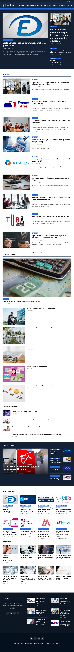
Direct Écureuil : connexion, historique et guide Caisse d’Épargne (23, 467)
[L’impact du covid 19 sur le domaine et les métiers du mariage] (14, 335)
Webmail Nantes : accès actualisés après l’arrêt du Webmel (40, 601)
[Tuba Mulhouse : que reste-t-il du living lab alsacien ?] (16, 220)
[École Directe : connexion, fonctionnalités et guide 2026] (25, 25)
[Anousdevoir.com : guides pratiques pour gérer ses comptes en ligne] (16, 144)
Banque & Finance (31, 5)
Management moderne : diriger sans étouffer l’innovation (63, 557)
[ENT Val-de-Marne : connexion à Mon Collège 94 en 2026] (28, 499)
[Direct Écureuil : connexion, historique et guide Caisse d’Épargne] (25, 461)
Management (53, 5)
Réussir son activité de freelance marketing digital (63, 578)
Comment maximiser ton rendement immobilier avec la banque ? (44, 347)
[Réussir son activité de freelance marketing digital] (64, 570)
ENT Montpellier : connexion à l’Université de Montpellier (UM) (44, 533)
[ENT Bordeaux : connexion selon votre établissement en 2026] (64, 499)
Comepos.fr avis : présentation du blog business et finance (50, 179)
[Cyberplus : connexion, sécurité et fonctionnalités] (67, 451)
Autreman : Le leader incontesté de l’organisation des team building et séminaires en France (37, 419)
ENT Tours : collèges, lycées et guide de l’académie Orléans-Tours (63, 533)
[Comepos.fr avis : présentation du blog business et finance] (16, 182)
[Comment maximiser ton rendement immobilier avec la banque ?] (14, 354)
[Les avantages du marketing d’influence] (14, 373)
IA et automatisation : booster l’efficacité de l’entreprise (45, 557)
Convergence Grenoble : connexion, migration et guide (28, 532)
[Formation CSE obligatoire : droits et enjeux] (28, 549)
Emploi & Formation (42, 5)
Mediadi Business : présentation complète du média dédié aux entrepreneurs (51, 198)
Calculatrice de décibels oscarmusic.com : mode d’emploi (8, 558)
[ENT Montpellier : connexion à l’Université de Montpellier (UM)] (46, 522)
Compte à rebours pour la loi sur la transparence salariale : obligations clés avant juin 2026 (36, 434)
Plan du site (56, 643)
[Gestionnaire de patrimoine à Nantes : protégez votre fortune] (6, 428)
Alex (5, 48)
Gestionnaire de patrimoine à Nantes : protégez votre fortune (28, 426)
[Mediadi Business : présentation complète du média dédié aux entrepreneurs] (16, 201)
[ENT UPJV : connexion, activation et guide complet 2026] (46, 499)
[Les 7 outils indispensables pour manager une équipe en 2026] (28, 570)
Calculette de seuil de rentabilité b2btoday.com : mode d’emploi (55, 461)
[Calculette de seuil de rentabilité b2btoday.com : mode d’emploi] (67, 459)
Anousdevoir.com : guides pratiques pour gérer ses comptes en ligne (51, 141)
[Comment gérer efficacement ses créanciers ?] (14, 393)
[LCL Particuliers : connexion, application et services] (67, 468)
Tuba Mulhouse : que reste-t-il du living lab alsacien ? (51, 216)
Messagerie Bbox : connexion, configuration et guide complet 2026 (51, 160)
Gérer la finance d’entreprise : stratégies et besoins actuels (22, 301)
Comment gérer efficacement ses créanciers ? (39, 385)
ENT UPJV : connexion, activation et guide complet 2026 (45, 509)
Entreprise (21, 5)
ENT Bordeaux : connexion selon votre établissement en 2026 (63, 509)
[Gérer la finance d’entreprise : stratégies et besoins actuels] (37, 278)
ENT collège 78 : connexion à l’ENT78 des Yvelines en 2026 (10, 532)
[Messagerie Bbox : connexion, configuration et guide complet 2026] (16, 163)
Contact (16, 643)
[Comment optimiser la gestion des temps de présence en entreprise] (10, 570)
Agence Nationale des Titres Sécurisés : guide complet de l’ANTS (60, 51)
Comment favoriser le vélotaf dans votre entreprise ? (41, 308)
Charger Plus (36, 252)
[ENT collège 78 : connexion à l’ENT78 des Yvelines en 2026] (10, 522)
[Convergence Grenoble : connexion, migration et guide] (28, 522)
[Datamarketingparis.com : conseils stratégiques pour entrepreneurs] (16, 124)
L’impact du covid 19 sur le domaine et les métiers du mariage (43, 327)
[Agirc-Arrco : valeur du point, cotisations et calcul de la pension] (67, 477)
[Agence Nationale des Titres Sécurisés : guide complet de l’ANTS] (16, 105)
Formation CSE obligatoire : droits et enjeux (27, 557)
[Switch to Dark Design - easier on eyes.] (69, 5)
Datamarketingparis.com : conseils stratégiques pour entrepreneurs (51, 122)
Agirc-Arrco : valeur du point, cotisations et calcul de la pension (54, 479)
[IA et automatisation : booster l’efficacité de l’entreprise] (46, 549)
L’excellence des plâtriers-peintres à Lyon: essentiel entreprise (41, 611)
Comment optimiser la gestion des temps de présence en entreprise (10, 579)
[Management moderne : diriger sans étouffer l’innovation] (64, 549)
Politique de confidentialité (42, 643)
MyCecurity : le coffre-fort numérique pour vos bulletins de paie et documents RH (49, 237)
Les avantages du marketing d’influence (37, 366)
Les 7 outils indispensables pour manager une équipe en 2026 (28, 579)
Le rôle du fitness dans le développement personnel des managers (41, 623)
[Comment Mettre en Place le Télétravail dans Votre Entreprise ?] (46, 570)
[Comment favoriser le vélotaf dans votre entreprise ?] (14, 316)
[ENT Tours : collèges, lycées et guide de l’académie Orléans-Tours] (64, 522)
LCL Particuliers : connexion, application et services (55, 470)
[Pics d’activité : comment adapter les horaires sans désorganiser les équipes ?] (60, 19)
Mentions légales (26, 643)
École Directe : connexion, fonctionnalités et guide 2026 (25, 44)
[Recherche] (71, 5)
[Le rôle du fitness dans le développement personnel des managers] (31, 621)
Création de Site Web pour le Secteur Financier (24, 411)
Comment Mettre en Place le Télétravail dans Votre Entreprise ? (46, 578)
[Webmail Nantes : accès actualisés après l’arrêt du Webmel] (31, 600)
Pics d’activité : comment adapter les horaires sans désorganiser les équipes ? (59, 35)
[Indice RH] (9, 5)
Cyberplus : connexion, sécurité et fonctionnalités (54, 452)
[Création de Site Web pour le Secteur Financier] (6, 413)
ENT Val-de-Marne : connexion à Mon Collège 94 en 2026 (60, 61)
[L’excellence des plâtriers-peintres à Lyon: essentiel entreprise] (31, 611)
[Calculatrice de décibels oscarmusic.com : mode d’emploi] (10, 549)
